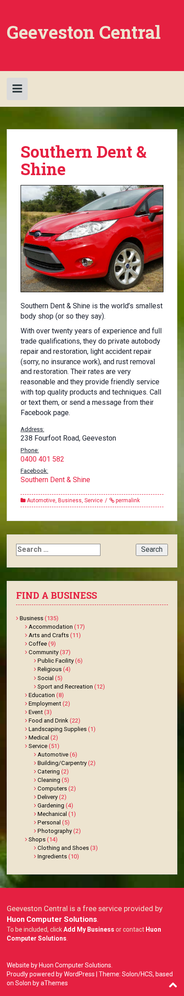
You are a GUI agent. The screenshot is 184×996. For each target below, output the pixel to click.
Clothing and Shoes (63, 848)
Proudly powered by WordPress (51, 974)
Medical (39, 737)
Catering (49, 771)
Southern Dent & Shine (55, 479)
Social (46, 678)
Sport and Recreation (65, 686)
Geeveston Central (84, 32)
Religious (50, 669)
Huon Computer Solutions (52, 919)
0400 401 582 (42, 459)
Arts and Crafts (49, 635)
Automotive (41, 500)
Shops (37, 839)
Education (42, 695)
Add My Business (88, 929)
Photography (55, 831)
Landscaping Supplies (58, 729)
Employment (45, 703)
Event (36, 712)
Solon (23, 983)
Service (93, 500)
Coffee (38, 643)
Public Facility (56, 660)
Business (70, 500)
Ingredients (52, 856)
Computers (52, 788)
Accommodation (51, 626)
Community (44, 652)
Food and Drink (48, 720)
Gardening (51, 805)
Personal (49, 822)
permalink (127, 500)
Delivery (48, 797)
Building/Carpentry (62, 763)
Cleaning (49, 780)
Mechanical (52, 814)
